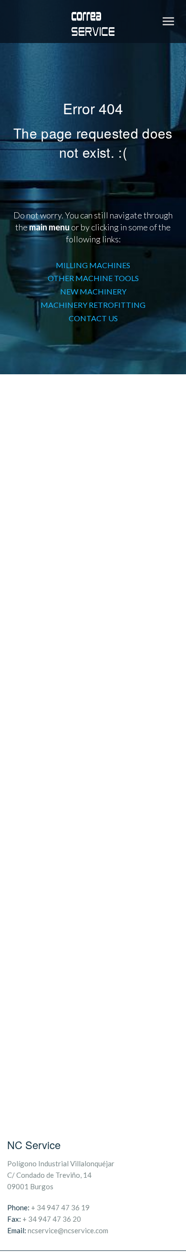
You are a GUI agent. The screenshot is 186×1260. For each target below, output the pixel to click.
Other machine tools (93, 277)
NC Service (34, 1144)
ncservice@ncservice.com (68, 1230)
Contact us (93, 318)
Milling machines (93, 265)
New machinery (93, 291)
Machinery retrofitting (93, 304)
